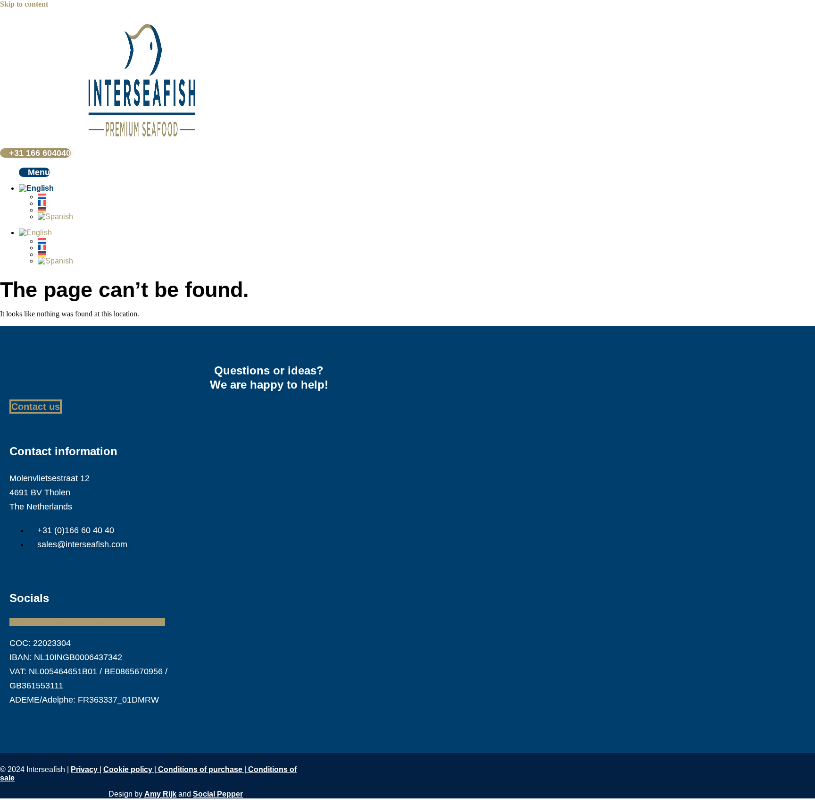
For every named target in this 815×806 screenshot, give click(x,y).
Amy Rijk (160, 794)
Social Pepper (218, 794)
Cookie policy (127, 769)
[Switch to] (75, 188)
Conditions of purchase (201, 769)
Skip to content (24, 4)
